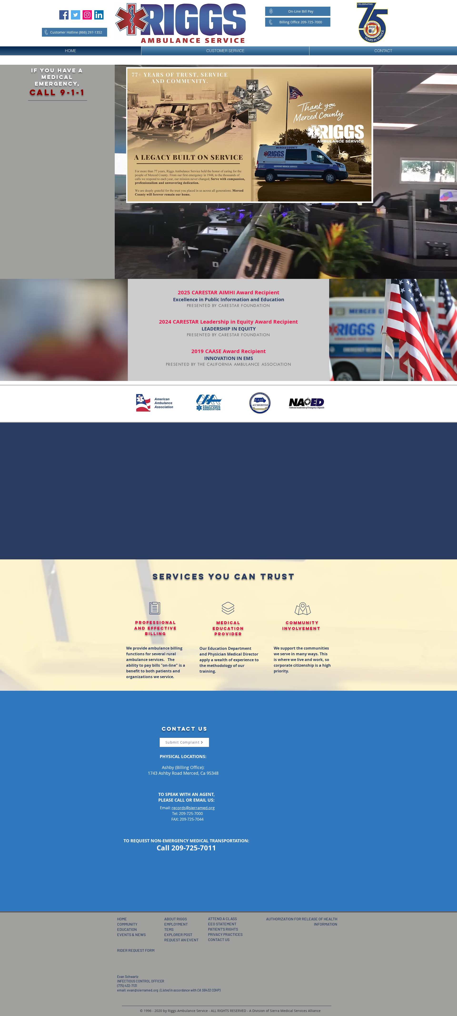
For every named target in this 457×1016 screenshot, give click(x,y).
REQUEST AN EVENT (181, 939)
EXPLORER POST (178, 934)
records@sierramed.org (193, 807)
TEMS (169, 929)
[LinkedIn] (99, 15)
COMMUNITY (127, 924)
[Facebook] (64, 15)
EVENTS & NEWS (131, 934)
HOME (122, 919)
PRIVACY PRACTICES (225, 934)
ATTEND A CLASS (222, 918)
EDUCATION (127, 929)
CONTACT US (218, 939)
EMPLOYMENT (176, 924)
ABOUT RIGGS (175, 919)
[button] (141, 906)
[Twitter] (75, 15)
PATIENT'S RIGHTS (223, 929)
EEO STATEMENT (222, 924)
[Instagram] (87, 15)
